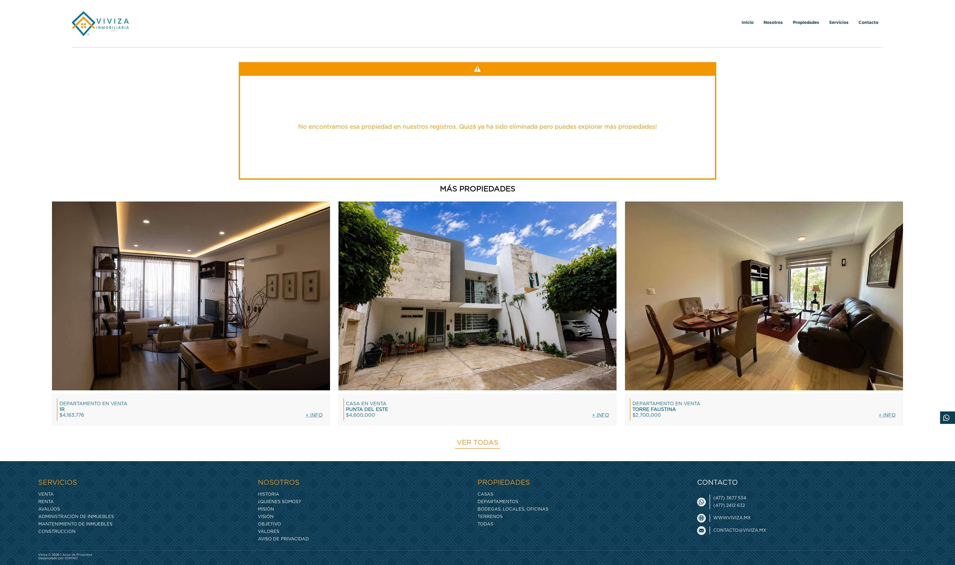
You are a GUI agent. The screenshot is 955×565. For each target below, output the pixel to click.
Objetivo (269, 524)
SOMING (71, 558)
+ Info (314, 415)
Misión (266, 509)
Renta (46, 502)
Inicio (748, 22)
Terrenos (490, 517)
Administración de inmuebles (76, 517)
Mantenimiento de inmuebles (75, 524)
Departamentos (498, 502)
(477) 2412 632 (729, 505)
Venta (46, 494)
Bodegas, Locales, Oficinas (513, 509)
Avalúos (49, 509)
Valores (268, 531)
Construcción (57, 531)
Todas (485, 524)
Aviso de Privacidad (283, 539)
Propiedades (806, 22)
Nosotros (773, 22)
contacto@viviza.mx (739, 530)
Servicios (839, 22)
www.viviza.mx (732, 518)
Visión (266, 517)
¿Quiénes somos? (279, 502)
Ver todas (477, 442)
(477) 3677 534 (729, 498)
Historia (268, 494)
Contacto (868, 22)
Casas (485, 494)
